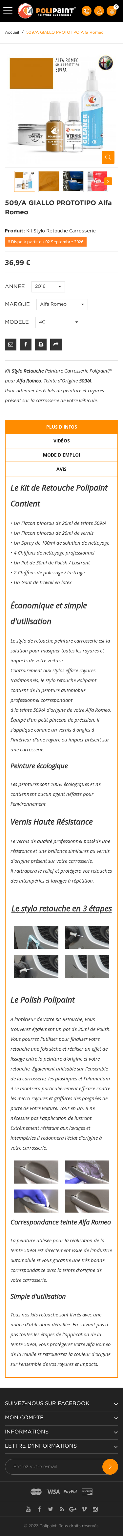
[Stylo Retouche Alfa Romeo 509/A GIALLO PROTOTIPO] (24, 181)
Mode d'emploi (61, 455)
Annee (16, 286)
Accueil (12, 32)
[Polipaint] (47, 10)
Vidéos (61, 440)
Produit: (15, 230)
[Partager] (56, 344)
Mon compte (24, 1417)
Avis (61, 469)
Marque (18, 304)
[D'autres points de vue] (14, 181)
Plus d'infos (61, 427)
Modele (18, 322)
